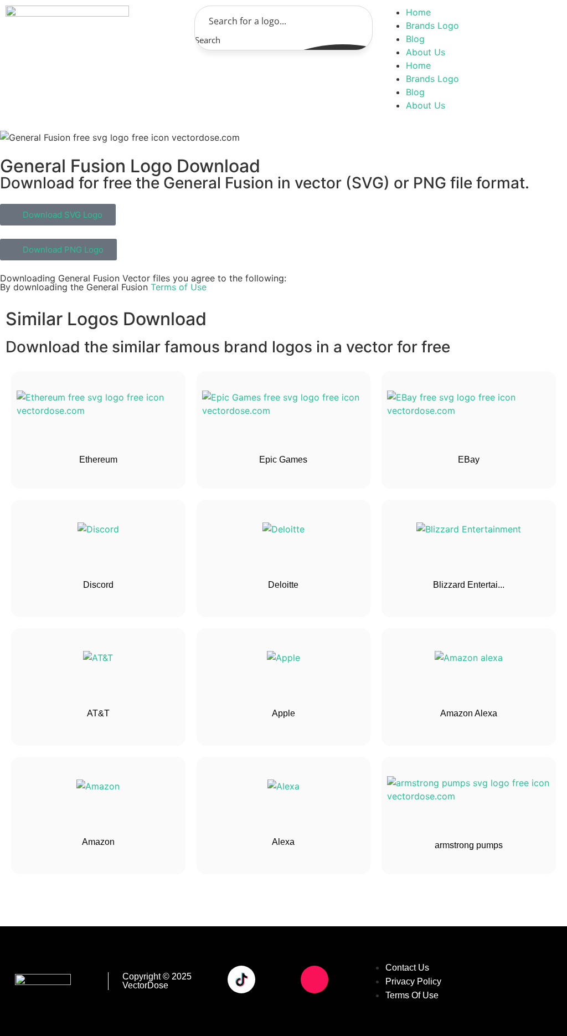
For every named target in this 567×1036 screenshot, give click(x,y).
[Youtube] (278, 979)
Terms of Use (179, 287)
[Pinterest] (241, 1010)
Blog (415, 38)
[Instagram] (314, 979)
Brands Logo (432, 25)
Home (418, 12)
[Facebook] (241, 948)
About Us (425, 52)
